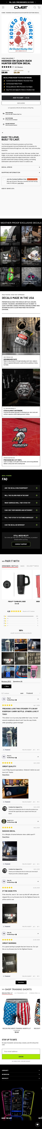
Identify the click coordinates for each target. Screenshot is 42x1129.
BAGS (22, 566)
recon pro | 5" (7, 993)
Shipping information (11, 172)
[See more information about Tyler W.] (38, 881)
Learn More (20, 183)
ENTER (21, 1056)
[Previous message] (7, 2)
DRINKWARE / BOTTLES (10, 566)
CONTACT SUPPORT (21, 544)
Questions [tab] (17, 682)
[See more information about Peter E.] (38, 756)
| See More (21, 2)
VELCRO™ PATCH (33, 566)
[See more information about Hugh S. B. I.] (38, 821)
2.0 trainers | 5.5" (21, 993)
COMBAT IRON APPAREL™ (8, 58)
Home (3, 12)
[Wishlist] (37, 1124)
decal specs (7, 167)
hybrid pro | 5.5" (35, 993)
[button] (12, 67)
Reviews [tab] (6, 682)
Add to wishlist (21, 103)
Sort (22, 693)
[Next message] (35, 2)
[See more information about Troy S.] (38, 699)
